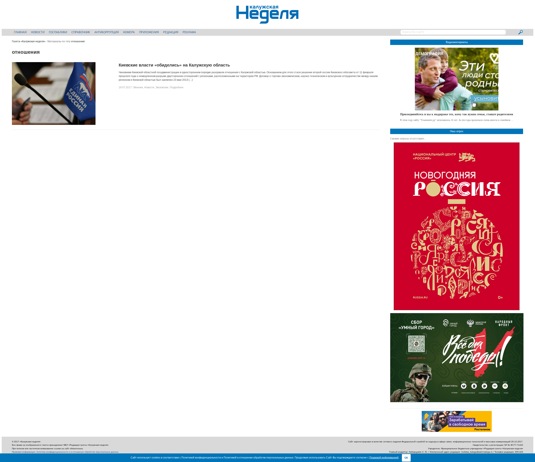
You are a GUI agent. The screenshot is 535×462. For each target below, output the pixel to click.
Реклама (189, 32)
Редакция (170, 32)
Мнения (138, 87)
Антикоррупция (106, 32)
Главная (20, 32)
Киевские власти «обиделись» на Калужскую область (174, 65)
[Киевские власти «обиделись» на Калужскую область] (54, 124)
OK (406, 457)
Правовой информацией (384, 457)
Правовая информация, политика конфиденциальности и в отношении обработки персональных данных (65, 452)
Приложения (149, 32)
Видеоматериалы (457, 42)
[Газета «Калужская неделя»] (267, 21)
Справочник (80, 32)
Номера (129, 32)
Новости (38, 32)
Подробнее (176, 87)
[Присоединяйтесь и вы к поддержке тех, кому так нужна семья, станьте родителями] (456, 79)
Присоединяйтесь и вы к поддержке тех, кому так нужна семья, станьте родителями (456, 114)
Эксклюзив (161, 87)
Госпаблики (58, 32)
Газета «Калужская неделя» (29, 41)
